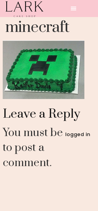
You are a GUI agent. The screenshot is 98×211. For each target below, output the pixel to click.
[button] (73, 8)
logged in (77, 134)
